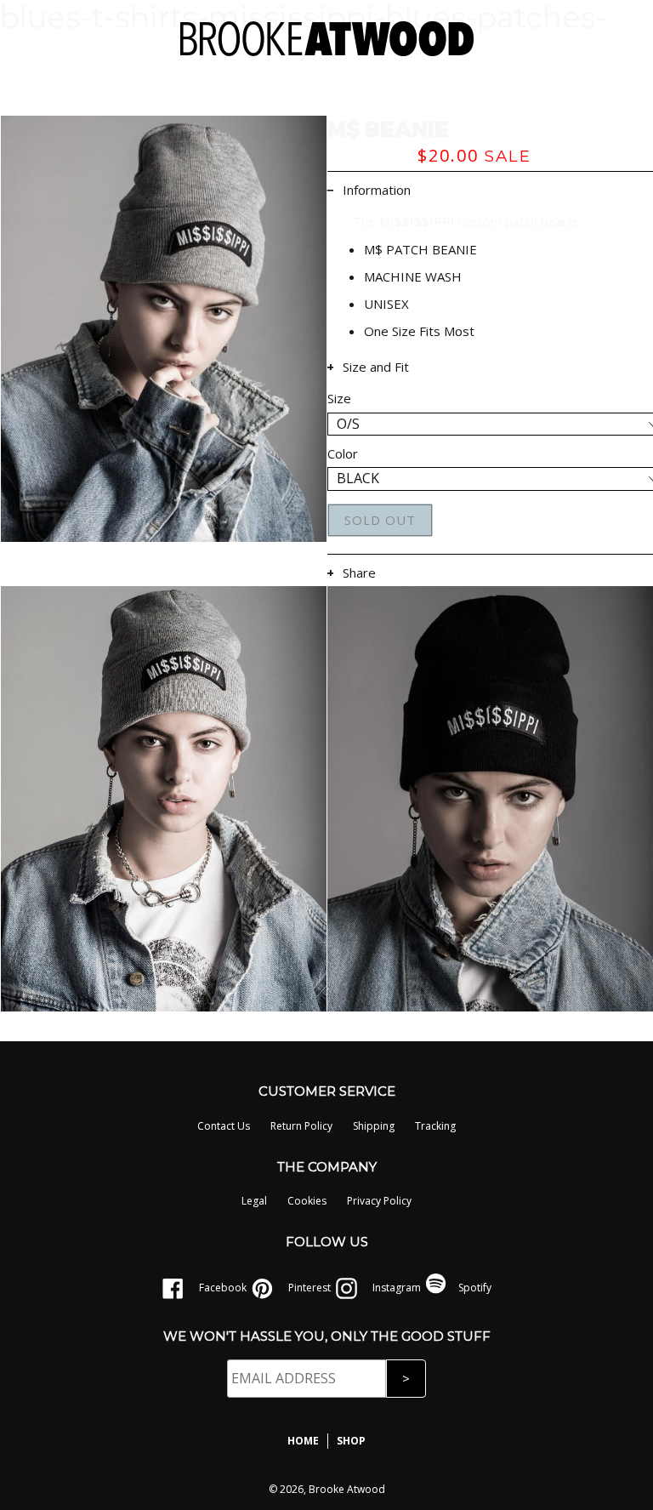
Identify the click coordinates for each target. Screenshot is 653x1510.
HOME (303, 1440)
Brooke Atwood (347, 1489)
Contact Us (223, 1126)
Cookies (306, 1201)
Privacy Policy (379, 1201)
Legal (254, 1201)
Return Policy (301, 1126)
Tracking (435, 1126)
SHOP (351, 1440)
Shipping (374, 1126)
